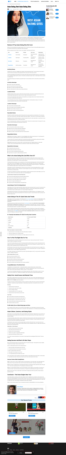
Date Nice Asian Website (13, 413)
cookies (6, 451)
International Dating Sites (23, 1)
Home (15, 1)
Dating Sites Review (45, 1)
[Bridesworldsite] (9, 1)
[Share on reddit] (44, 397)
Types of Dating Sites (34, 1)
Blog (52, 1)
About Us (57, 1)
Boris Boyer (10, 9)
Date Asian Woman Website (33, 413)
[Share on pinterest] (43, 397)
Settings (21, 452)
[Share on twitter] (41, 397)
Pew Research (27, 203)
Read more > (12, 415)
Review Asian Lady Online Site (14, 430)
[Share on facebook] (39, 397)
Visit (57, 13)
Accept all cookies (28, 452)
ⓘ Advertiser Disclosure (49, 7)
